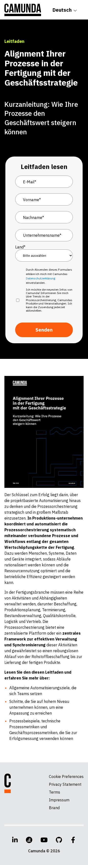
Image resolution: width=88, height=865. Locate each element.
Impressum (59, 799)
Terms (54, 792)
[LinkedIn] (15, 840)
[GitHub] (59, 840)
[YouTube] (44, 840)
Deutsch (62, 10)
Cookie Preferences (66, 776)
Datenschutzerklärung (40, 278)
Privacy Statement (65, 784)
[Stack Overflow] (29, 840)
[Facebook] (73, 840)
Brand (54, 807)
